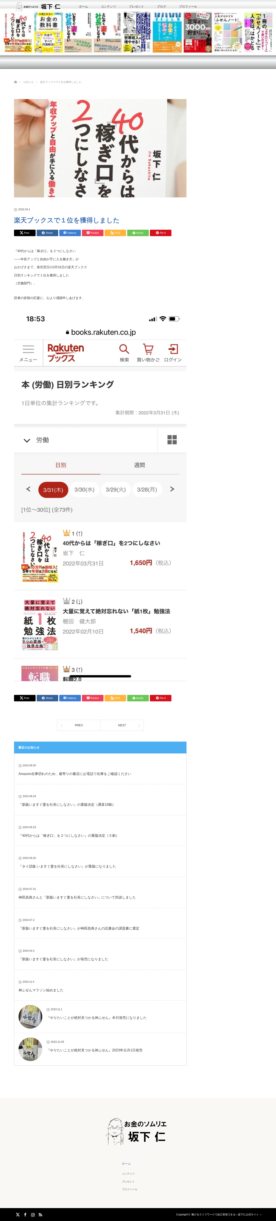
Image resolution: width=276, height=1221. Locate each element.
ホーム (83, 6)
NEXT (122, 725)
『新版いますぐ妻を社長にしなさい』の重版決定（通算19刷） (67, 804)
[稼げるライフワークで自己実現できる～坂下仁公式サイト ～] (138, 1142)
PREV (79, 725)
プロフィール (188, 6)
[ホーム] (15, 77)
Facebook (25, 1214)
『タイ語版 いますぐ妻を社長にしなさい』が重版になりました (67, 866)
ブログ (161, 6)
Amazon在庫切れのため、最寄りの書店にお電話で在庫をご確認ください (75, 774)
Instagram (32, 1214)
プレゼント (136, 6)
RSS (40, 1214)
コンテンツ (108, 6)
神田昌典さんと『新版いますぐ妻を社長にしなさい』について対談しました (77, 897)
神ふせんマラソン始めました (41, 990)
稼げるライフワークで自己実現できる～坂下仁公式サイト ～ (226, 1214)
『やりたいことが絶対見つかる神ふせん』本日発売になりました (97, 1018)
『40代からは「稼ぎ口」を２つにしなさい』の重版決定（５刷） (69, 835)
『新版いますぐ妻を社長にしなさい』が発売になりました (63, 959)
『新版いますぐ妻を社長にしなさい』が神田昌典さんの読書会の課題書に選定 (79, 928)
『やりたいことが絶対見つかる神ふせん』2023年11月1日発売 (95, 1050)
